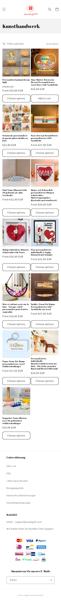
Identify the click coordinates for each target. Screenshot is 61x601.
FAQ (9, 473)
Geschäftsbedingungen (19, 502)
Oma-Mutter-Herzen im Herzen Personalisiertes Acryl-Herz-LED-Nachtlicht (44, 82)
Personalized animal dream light (16, 81)
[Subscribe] (50, 580)
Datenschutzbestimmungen (21, 495)
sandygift (26, 595)
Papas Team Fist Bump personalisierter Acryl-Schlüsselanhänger (13, 364)
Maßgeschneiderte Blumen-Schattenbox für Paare (15, 251)
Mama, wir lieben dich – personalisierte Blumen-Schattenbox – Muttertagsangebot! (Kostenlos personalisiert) (44, 195)
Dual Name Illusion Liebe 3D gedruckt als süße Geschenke (14, 192)
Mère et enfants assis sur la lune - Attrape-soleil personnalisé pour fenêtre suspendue (15, 308)
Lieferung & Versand (17, 480)
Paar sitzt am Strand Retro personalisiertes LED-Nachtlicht (44, 138)
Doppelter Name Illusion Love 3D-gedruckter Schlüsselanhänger (14, 420)
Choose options (16, 98)
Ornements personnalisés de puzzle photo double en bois (15, 138)
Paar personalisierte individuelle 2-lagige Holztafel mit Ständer (42, 252)
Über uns (11, 466)
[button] (4, 9)
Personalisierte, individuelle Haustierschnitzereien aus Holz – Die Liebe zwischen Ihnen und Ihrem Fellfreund (44, 363)
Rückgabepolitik (15, 488)
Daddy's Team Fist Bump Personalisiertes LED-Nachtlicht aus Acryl (43, 307)
